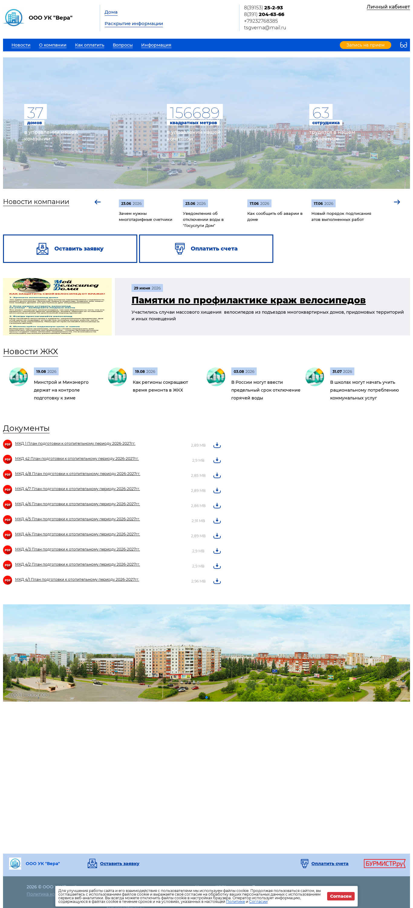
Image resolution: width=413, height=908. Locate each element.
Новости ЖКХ (30, 351)
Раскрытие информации (134, 23)
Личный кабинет (388, 7)
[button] (98, 202)
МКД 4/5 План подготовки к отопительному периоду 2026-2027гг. (77, 519)
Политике (235, 901)
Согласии (258, 901)
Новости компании (36, 202)
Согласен (341, 896)
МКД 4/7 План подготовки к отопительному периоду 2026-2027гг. (77, 488)
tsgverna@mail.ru (265, 28)
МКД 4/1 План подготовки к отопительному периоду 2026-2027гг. (77, 579)
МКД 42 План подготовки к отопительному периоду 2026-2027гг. (77, 458)
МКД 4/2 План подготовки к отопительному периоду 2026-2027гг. (77, 564)
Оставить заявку (119, 863)
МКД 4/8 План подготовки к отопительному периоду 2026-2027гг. (77, 473)
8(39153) (263, 8)
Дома (111, 12)
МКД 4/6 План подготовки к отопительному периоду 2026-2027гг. (77, 504)
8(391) (264, 14)
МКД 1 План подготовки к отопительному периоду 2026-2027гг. (75, 443)
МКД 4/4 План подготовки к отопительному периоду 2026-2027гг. (77, 534)
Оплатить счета (330, 863)
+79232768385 (261, 21)
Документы (26, 428)
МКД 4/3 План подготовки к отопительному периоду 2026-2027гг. (77, 549)
